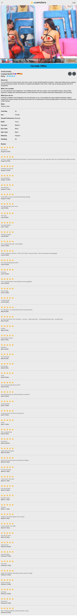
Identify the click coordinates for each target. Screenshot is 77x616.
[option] (6, 61)
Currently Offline (39, 66)
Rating (3, 76)
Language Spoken (6, 74)
